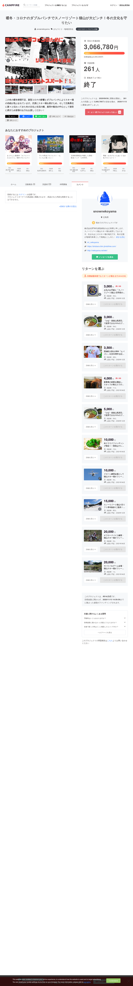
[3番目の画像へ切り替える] (40, 89)
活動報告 (30, 184)
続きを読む (120, 237)
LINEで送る (42, 116)
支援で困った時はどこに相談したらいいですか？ (101, 627)
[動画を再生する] (40, 60)
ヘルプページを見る (105, 632)
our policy (87, 982)
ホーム (13, 184)
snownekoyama (43, 29)
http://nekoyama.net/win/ (97, 250)
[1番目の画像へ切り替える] (11, 89)
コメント (80, 184)
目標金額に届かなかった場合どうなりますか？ (100, 622)
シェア (27, 116)
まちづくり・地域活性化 (63, 29)
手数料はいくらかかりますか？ (95, 618)
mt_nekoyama (93, 242)
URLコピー (56, 116)
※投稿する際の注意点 (68, 206)
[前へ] (8, 60)
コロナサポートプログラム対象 (87, 29)
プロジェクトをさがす (80, 5)
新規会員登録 (124, 5)
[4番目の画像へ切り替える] (54, 89)
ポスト (13, 116)
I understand (113, 981)
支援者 (46, 184)
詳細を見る (90, 304)
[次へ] (73, 60)
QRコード (13, 120)
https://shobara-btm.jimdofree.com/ (101, 246)
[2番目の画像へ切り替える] (26, 89)
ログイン (113, 5)
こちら (110, 640)
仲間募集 (63, 184)
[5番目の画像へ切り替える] (69, 89)
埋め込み (70, 116)
